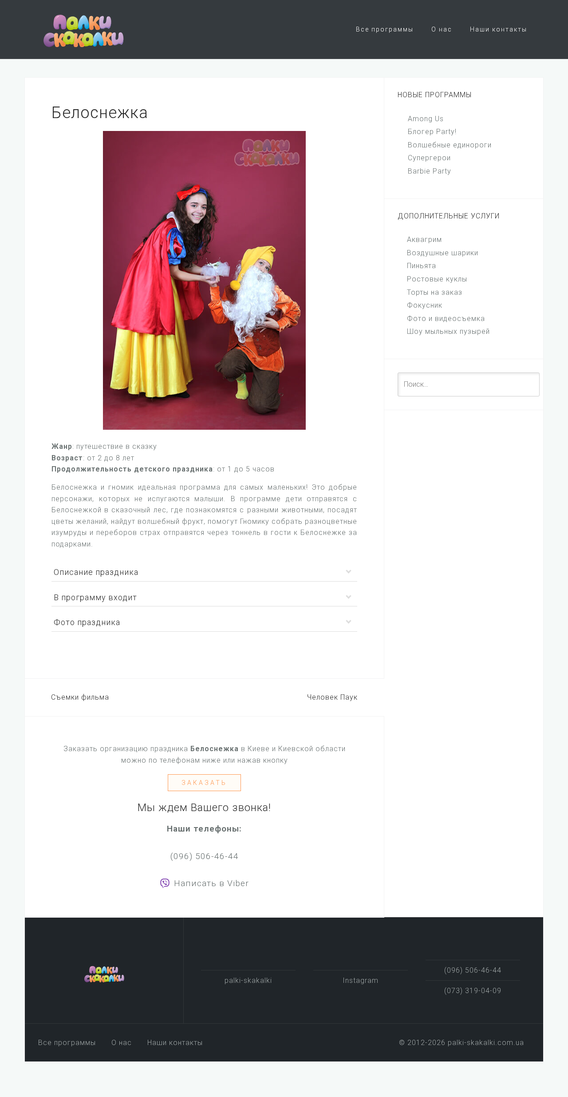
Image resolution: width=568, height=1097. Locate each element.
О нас (441, 29)
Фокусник (424, 305)
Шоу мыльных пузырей (448, 331)
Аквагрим (424, 239)
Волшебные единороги (450, 145)
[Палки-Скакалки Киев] (104, 973)
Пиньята (421, 265)
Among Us (426, 119)
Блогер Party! (432, 131)
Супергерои (429, 158)
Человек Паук (332, 697)
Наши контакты (498, 29)
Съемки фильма (80, 697)
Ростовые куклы (437, 279)
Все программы (385, 29)
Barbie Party (429, 171)
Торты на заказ (434, 292)
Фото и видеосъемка (446, 318)
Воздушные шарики (442, 253)
